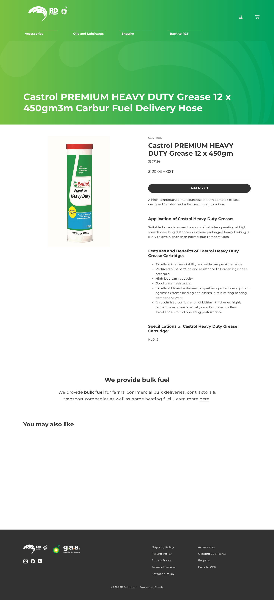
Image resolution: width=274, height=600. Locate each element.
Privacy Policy (162, 560)
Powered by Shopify (151, 587)
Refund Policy (162, 553)
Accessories (34, 33)
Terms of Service (163, 567)
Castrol (155, 137)
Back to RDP (179, 33)
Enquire (128, 33)
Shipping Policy (163, 547)
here (204, 398)
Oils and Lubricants (88, 33)
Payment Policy (163, 574)
